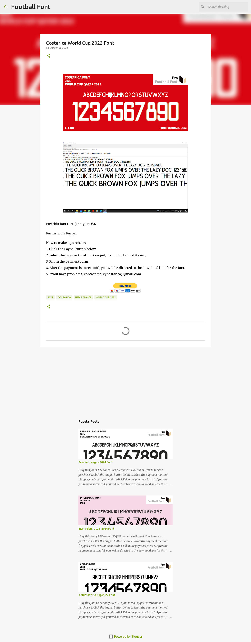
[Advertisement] (125, 380)
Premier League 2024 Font (95, 462)
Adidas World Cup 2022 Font (96, 595)
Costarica (64, 297)
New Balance (83, 297)
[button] (48, 56)
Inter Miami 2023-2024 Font (96, 528)
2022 (50, 297)
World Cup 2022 (106, 297)
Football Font (30, 6)
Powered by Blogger (127, 636)
